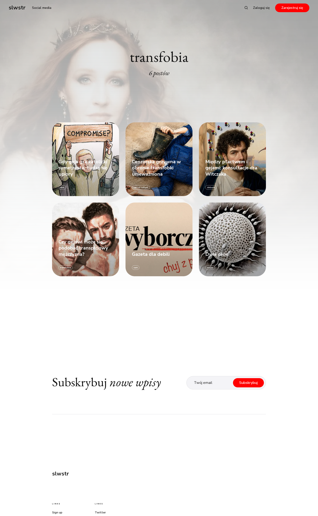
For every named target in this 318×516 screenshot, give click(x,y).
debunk (211, 187)
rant (62, 187)
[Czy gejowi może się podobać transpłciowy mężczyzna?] (85, 239)
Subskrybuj (248, 382)
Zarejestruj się (292, 8)
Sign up (57, 512)
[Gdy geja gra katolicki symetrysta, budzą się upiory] (85, 159)
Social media (41, 8)
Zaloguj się (261, 8)
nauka (210, 267)
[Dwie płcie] (232, 239)
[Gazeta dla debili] (159, 239)
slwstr (17, 8)
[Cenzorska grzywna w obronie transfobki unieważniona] (159, 159)
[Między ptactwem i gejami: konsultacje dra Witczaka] (232, 159)
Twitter (100, 512)
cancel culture (141, 187)
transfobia (65, 267)
